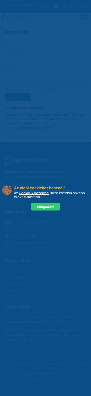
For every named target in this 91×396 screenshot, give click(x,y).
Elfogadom (45, 207)
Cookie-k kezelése (34, 193)
